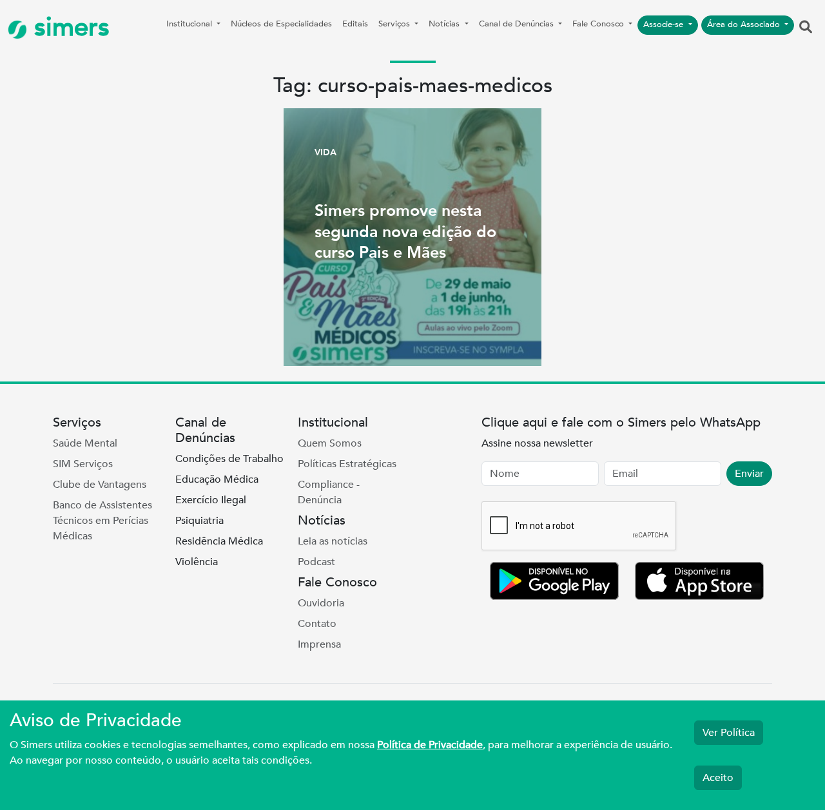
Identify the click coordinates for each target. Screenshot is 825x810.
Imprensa (319, 644)
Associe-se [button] (664, 24)
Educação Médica (216, 479)
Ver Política (729, 733)
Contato (317, 624)
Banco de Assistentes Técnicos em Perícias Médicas (102, 520)
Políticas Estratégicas (347, 464)
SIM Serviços (83, 464)
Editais (355, 24)
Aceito (718, 778)
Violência (196, 562)
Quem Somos (330, 443)
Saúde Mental (85, 443)
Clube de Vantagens (99, 484)
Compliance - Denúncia (329, 492)
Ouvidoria (321, 603)
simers (68, 27)
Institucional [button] (190, 24)
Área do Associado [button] (744, 24)
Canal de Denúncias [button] (517, 24)
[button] (805, 28)
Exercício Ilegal (210, 500)
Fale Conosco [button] (599, 24)
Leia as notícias (332, 541)
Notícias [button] (445, 24)
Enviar (749, 474)
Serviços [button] (395, 24)
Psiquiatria (199, 521)
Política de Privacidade (430, 745)
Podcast (316, 562)
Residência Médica (219, 541)
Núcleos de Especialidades (281, 24)
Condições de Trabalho (229, 459)
